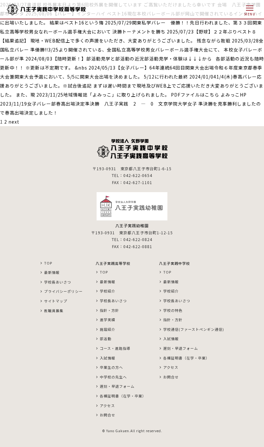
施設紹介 (107, 329)
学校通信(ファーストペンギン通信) (193, 329)
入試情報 (107, 357)
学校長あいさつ (57, 281)
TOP (48, 262)
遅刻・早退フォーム (117, 386)
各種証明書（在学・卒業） (123, 395)
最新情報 (52, 272)
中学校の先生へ (113, 376)
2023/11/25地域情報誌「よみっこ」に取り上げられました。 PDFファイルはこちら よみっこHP (141, 94)
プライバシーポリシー (63, 291)
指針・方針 (109, 310)
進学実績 (107, 319)
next (13, 121)
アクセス (107, 405)
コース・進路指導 (115, 348)
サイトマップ (55, 300)
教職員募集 (53, 310)
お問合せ (107, 414)
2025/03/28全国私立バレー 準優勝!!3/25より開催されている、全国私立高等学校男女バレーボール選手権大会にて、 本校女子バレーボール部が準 (132, 49)
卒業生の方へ (111, 367)
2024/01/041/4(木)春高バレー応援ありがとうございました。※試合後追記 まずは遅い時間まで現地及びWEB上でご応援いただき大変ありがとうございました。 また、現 (131, 85)
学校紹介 (107, 290)
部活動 (105, 338)
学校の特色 (173, 310)
